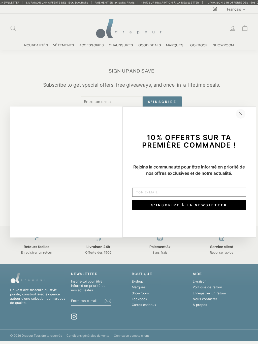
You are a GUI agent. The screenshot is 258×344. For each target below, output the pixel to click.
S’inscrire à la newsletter (189, 205)
